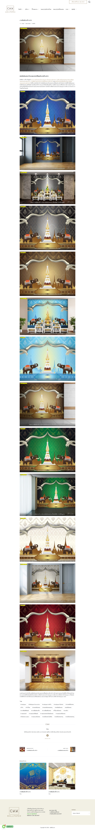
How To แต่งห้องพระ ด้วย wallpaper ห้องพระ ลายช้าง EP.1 (43, 79)
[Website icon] (47, 735)
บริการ (26, 9)
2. (55, 813)
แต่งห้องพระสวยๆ (70, 716)
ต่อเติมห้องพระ (58, 707)
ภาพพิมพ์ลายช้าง (35, 710)
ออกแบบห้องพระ (36, 716)
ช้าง (22, 707)
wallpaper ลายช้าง (46, 704)
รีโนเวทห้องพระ (57, 710)
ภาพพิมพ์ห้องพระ (46, 710)
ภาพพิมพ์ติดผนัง (25, 710)
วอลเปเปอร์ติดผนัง (33, 713)
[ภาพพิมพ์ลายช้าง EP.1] (62, 776)
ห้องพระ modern (25, 716)
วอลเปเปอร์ (23, 713)
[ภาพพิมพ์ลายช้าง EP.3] (33, 776)
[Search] (89, 2)
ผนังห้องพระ (68, 707)
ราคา (67, 9)
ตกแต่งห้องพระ (36, 707)
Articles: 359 (47, 738)
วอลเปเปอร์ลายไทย (46, 9)
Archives (74, 809)
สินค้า (20, 9)
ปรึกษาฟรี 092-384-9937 (78, 2)
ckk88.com (52, 827)
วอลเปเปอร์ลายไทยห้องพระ (46, 713)
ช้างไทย (28, 707)
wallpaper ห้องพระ (58, 704)
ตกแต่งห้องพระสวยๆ (47, 707)
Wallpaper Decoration (34, 704)
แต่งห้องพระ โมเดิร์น (47, 716)
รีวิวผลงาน (34, 9)
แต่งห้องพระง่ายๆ (59, 716)
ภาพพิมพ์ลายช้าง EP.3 (25, 792)
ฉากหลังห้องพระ (70, 704)
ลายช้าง (33, 23)
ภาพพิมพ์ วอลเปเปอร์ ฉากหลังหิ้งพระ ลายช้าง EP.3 (42, 81)
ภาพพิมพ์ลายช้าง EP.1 (54, 792)
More (73, 9)
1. (54, 812)
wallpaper (23, 704)
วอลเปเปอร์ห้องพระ (58, 9)
